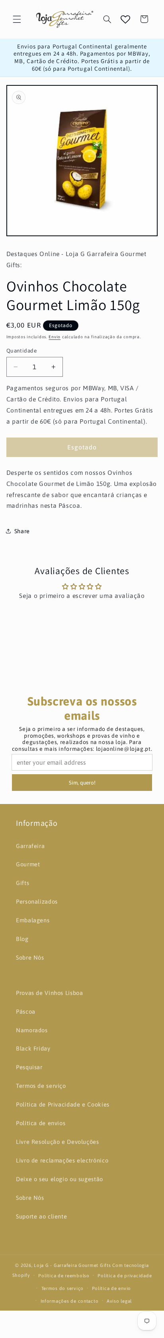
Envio (55, 336)
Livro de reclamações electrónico (62, 1160)
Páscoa (25, 1011)
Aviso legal (119, 1300)
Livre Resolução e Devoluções (57, 1141)
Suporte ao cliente (41, 1216)
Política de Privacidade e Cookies (62, 1104)
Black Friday (33, 1048)
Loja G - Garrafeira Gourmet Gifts (72, 1265)
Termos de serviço (41, 1085)
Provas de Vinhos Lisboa (49, 992)
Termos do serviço (62, 1288)
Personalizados (37, 901)
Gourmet (28, 864)
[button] (17, 19)
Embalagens (32, 920)
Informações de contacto (70, 1300)
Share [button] (22, 531)
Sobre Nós (30, 957)
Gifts (22, 882)
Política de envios (40, 1123)
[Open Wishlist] (125, 19)
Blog (22, 938)
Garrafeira (30, 846)
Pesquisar (29, 1067)
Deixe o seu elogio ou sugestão (59, 1179)
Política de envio (111, 1288)
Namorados (32, 1030)
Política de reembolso (63, 1275)
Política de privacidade (125, 1275)
